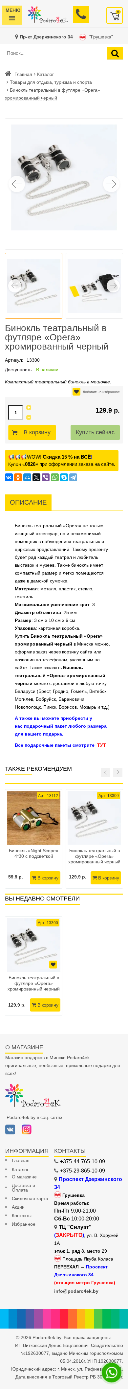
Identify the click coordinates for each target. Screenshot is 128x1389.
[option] (33, 966)
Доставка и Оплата (23, 1188)
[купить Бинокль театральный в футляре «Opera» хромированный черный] (33, 945)
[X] (36, 477)
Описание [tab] (28, 502)
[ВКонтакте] (9, 477)
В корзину (37, 432)
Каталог (45, 74)
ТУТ (101, 745)
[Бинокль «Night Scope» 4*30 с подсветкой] (33, 818)
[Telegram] (73, 477)
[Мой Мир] (27, 477)
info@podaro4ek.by (76, 1291)
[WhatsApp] (55, 477)
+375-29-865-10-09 (82, 1170)
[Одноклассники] (18, 477)
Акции (18, 1207)
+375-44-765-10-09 (82, 1161)
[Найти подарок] (115, 53)
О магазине (24, 1176)
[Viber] (46, 477)
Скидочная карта (30, 1198)
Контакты (22, 1215)
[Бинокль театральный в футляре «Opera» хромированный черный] (94, 818)
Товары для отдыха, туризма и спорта (51, 82)
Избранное (23, 1224)
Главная (23, 74)
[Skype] (64, 477)
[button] (111, 184)
